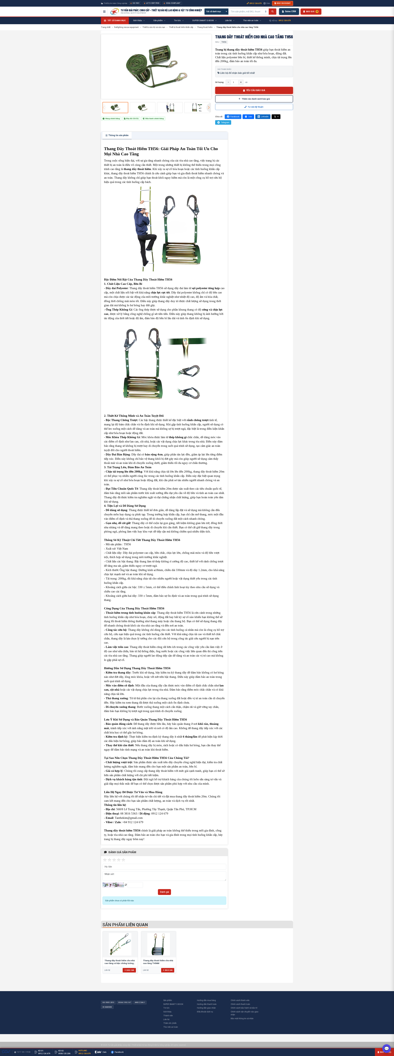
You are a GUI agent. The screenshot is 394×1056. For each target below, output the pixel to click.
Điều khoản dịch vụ (205, 1012)
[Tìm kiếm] (272, 11)
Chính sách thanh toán (240, 1004)
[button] (208, 107)
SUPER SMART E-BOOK (173, 1004)
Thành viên (168, 1015)
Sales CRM (290, 11)
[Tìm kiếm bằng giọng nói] (265, 11)
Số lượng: (219, 82)
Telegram (225, 122)
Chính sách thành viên (240, 1000)
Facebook (234, 116)
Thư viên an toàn (170, 1027)
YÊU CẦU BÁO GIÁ (255, 90)
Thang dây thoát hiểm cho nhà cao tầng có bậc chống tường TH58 (120, 963)
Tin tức (166, 1008)
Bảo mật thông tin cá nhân (242, 1018)
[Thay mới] (126, 885)
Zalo (268, 3)
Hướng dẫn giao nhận (206, 1008)
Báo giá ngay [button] (284, 3)
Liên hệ (166, 1019)
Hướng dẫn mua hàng (206, 1000)
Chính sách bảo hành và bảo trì (244, 1008)
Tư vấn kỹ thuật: (256, 107)
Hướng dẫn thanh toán (207, 1004)
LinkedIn (265, 116)
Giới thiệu (167, 1012)
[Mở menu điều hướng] (104, 11)
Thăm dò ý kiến (170, 1023)
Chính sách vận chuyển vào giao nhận (244, 1013)
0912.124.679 (255, 3)
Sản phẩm (167, 1000)
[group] (156, 66)
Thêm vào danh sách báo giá (256, 99)
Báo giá (130, 970)
